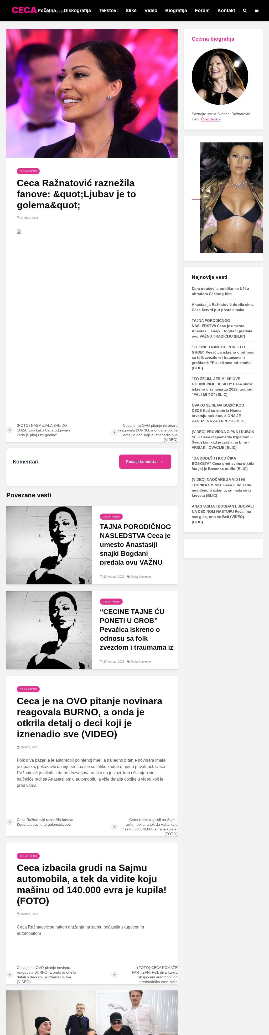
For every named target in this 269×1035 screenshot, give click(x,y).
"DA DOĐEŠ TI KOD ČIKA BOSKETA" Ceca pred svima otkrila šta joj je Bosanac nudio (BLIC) (223, 463)
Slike (131, 10)
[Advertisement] (92, 277)
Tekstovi (108, 10)
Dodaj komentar (141, 576)
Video (150, 10)
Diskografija (77, 10)
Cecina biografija (213, 39)
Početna (47, 10)
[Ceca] (227, 197)
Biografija (176, 10)
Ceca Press (28, 171)
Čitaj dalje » (211, 119)
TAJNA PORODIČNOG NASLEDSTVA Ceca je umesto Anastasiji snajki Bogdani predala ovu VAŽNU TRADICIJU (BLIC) (135, 549)
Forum (202, 10)
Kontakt (226, 10)
